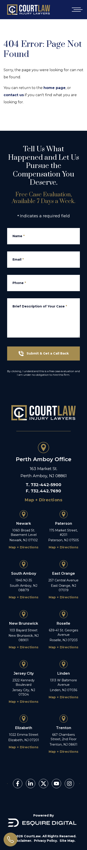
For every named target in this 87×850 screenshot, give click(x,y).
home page (55, 88)
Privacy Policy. (46, 841)
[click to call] (10, 839)
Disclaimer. (22, 841)
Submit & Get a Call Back (48, 353)
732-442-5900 (46, 484)
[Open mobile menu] (76, 9)
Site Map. (67, 841)
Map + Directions (43, 500)
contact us (14, 95)
